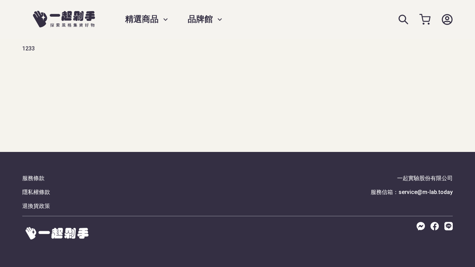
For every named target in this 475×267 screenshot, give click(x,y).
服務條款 (33, 178)
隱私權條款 (36, 192)
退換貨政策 (36, 206)
